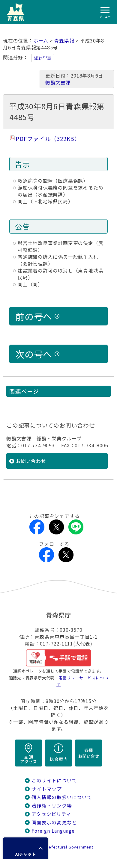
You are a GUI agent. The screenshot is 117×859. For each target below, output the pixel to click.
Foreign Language (53, 830)
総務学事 (43, 58)
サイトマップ (47, 788)
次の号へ (33, 353)
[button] (25, 848)
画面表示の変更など (54, 822)
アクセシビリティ (51, 813)
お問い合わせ (31, 460)
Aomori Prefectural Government (60, 847)
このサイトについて (54, 780)
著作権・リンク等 (52, 805)
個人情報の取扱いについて (62, 797)
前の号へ (33, 316)
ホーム (40, 40)
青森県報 (64, 40)
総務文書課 (57, 82)
